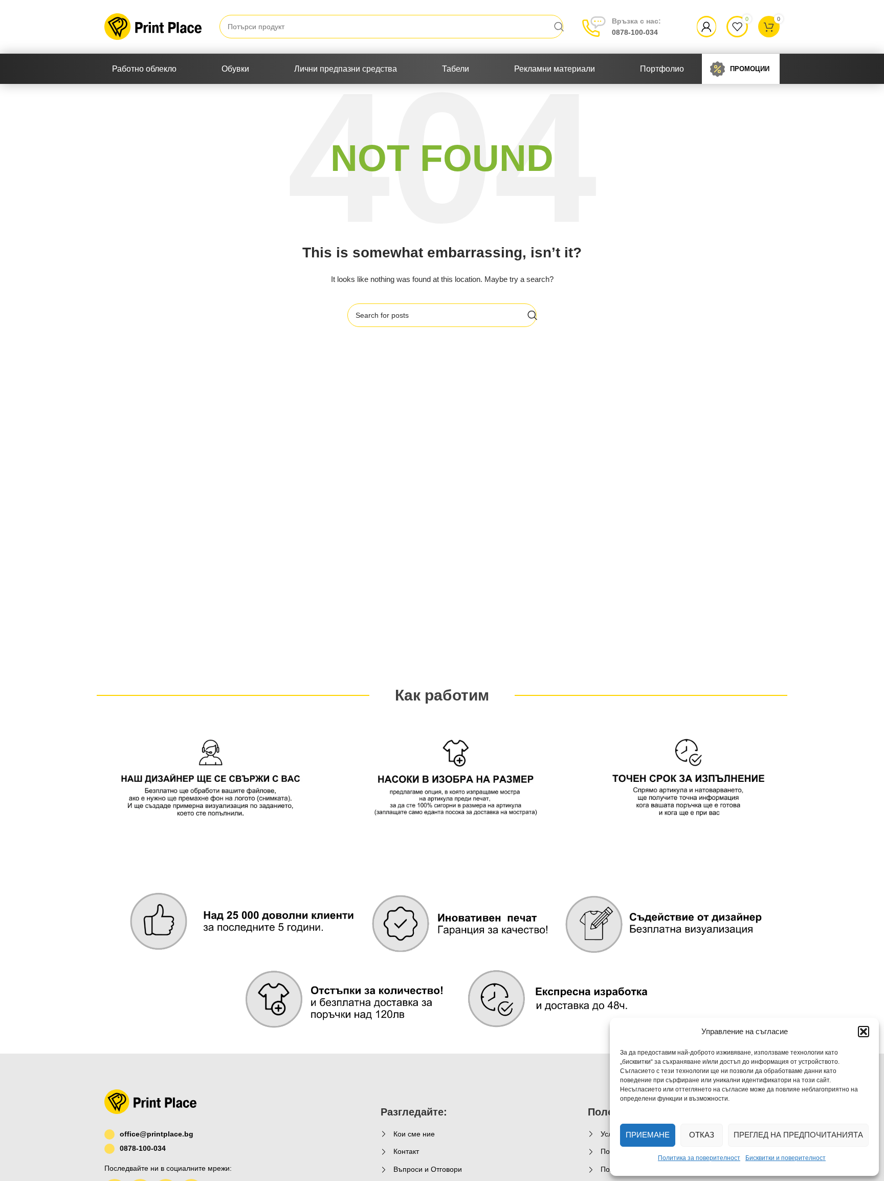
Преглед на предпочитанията (798, 1134)
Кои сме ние (414, 1134)
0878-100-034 (636, 26)
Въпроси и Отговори (427, 1169)
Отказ (701, 1134)
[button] (863, 1031)
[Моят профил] (706, 26)
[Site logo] (153, 26)
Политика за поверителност (699, 1158)
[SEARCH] (559, 26)
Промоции (749, 69)
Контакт (406, 1151)
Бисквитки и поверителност (785, 1158)
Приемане (648, 1134)
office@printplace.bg (156, 1134)
